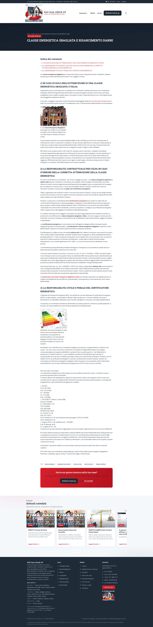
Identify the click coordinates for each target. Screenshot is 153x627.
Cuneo (43, 587)
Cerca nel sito (86, 582)
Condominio (63, 575)
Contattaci (85, 588)
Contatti (123, 1)
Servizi (99, 13)
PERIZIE (92, 13)
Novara (47, 587)
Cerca (118, 1)
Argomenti (82, 13)
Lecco (39, 594)
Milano (37, 592)
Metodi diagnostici (65, 569)
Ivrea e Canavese (44, 585)
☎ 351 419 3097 (110, 1)
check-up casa (78, 464)
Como (29, 594)
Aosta (38, 601)
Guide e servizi (35, 34)
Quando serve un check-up (90, 569)
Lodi (43, 594)
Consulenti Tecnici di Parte (42, 606)
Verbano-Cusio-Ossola (33, 589)
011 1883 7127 (113, 577)
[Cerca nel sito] (126, 13)
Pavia (34, 596)
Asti (35, 587)
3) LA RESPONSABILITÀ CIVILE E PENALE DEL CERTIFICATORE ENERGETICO (67, 71)
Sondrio (39, 596)
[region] (76, 528)
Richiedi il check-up (112, 13)
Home (28, 34)
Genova (35, 598)
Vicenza (40, 603)
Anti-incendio (63, 585)
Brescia (48, 592)
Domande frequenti (88, 578)
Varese (44, 596)
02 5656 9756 (113, 580)
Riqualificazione (64, 578)
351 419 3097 (88, 481)
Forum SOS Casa (87, 575)
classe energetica (50, 464)
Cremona (34, 594)
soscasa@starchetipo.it (111, 583)
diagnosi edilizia (101, 464)
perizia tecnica (89, 464)
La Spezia (46, 598)
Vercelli (52, 587)
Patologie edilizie (64, 566)
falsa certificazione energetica (98, 101)
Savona (51, 598)
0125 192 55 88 (112, 574)
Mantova (47, 594)
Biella (38, 587)
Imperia (40, 598)
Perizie (61, 572)
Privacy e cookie (86, 585)
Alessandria (30, 587)
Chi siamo (85, 572)
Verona (35, 603)
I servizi (84, 566)
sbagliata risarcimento (64, 464)
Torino (36, 585)
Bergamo (42, 592)
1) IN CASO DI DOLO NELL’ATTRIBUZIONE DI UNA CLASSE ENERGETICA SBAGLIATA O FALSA (73, 63)
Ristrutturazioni (64, 582)
